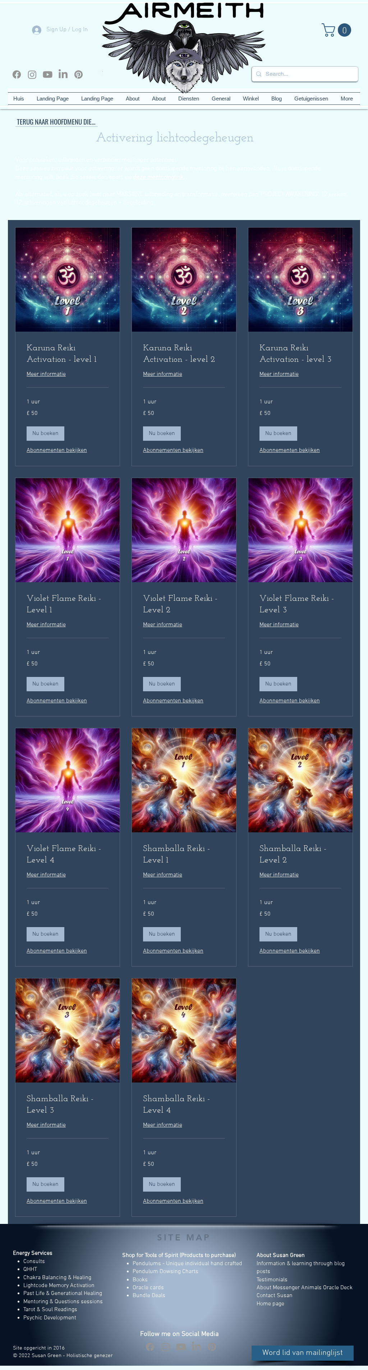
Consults (34, 1261)
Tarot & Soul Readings (50, 1309)
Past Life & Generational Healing (62, 1293)
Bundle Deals (149, 1295)
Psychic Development (49, 1318)
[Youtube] (47, 74)
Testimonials (273, 1280)
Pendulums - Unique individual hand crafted (188, 1263)
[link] (68, 354)
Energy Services (32, 1253)
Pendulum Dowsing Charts (165, 1271)
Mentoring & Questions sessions (63, 1301)
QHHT (30, 1269)
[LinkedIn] (63, 74)
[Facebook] (16, 74)
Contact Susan (275, 1295)
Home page (270, 1304)
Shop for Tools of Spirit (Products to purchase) (179, 1255)
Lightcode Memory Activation (59, 1285)
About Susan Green (281, 1255)
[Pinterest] (78, 74)
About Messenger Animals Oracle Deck (305, 1287)
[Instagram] (32, 74)
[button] (338, 30)
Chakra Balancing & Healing (57, 1277)
